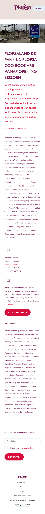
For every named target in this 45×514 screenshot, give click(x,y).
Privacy (22, 487)
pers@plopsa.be (10, 264)
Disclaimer (22, 491)
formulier (10, 304)
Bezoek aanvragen (17, 312)
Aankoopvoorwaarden (22, 496)
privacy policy (27, 448)
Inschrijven (14, 457)
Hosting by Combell (22, 504)
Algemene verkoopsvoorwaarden (22, 500)
